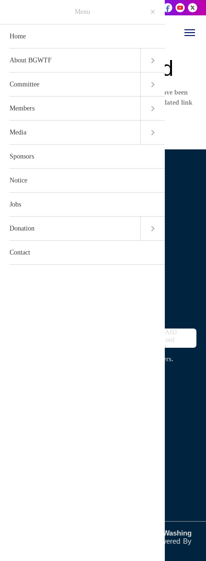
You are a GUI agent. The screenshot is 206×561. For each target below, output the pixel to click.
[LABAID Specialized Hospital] (170, 338)
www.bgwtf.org (51, 218)
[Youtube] (180, 7)
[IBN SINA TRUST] (103, 338)
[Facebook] (168, 7)
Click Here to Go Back (110, 120)
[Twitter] (192, 7)
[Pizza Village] (36, 338)
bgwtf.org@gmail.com (63, 201)
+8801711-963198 (55, 235)
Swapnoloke (33, 549)
